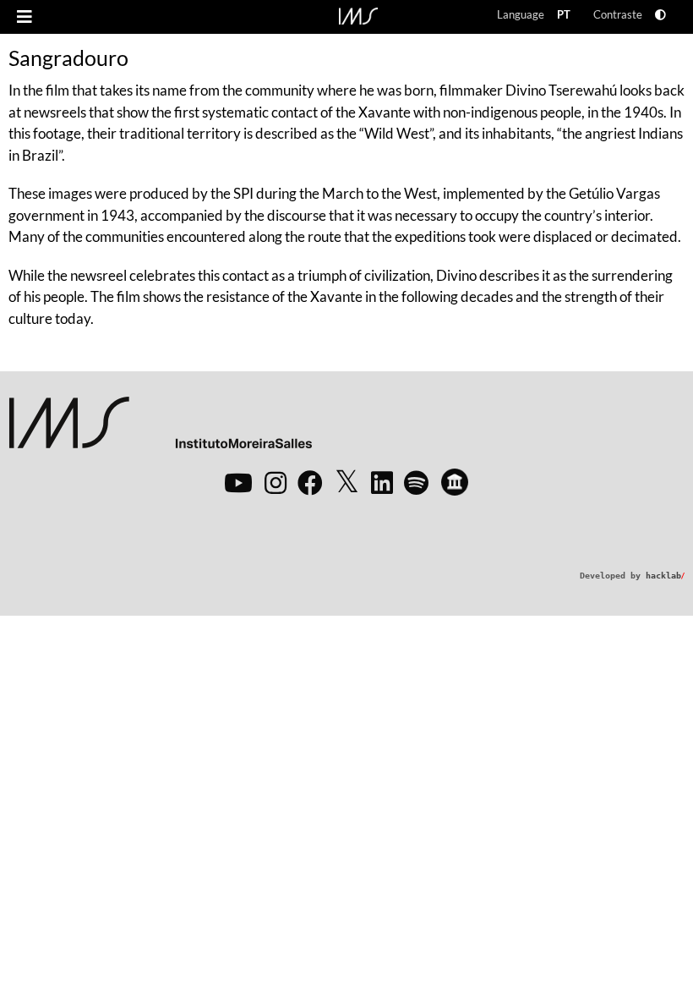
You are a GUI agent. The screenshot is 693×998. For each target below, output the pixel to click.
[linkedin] (382, 482)
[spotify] (416, 482)
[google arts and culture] (454, 482)
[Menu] (24, 17)
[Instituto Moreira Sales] (160, 429)
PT (563, 14)
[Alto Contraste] (660, 15)
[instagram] (275, 482)
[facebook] (310, 482)
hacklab (665, 575)
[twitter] (347, 482)
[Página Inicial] (358, 14)
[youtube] (238, 482)
